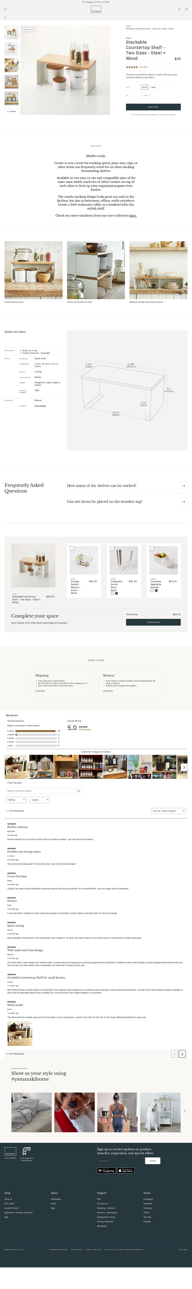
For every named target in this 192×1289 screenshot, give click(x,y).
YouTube (147, 1217)
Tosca (128, 38)
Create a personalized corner (79, 302)
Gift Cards (9, 1203)
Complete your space (35, 616)
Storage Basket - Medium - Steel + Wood (76, 587)
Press (53, 1203)
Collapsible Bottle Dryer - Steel (117, 585)
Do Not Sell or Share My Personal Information (124, 1250)
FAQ (99, 1199)
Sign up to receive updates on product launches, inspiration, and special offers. (125, 1151)
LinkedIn (147, 1221)
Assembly (8, 400)
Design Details (96, 146)
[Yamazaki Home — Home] (96, 9)
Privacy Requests (105, 1221)
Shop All (8, 1199)
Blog (53, 1208)
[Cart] (186, 9)
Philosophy (56, 1199)
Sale (6, 1217)
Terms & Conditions (93, 1250)
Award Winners (11, 1208)
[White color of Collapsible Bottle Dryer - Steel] (112, 593)
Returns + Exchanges (107, 1212)
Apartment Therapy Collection (18, 1212)
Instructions (40, 406)
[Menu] (5, 9)
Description (9, 350)
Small (145, 87)
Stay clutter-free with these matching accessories (39, 622)
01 (146, 95)
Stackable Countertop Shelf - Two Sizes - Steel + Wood (146, 50)
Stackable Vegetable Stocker (156, 584)
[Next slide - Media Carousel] (185, 1111)
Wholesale (102, 1226)
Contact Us (102, 1203)
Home (128, 26)
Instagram (148, 1199)
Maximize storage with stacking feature (146, 302)
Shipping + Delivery (106, 1208)
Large (153, 87)
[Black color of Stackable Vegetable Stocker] (156, 590)
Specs (7, 358)
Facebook (148, 1203)
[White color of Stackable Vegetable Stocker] (152, 590)
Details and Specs (15, 331)
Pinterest (148, 1208)
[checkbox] (72, 548)
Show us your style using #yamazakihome (38, 1076)
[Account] (179, 9)
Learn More (40, 691)
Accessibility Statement (58, 1250)
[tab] (11, 32)
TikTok (147, 1212)
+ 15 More (11, 111)
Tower (113, 579)
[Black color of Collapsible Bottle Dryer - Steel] (116, 593)
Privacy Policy (76, 1250)
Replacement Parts (106, 1217)
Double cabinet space (13, 302)
